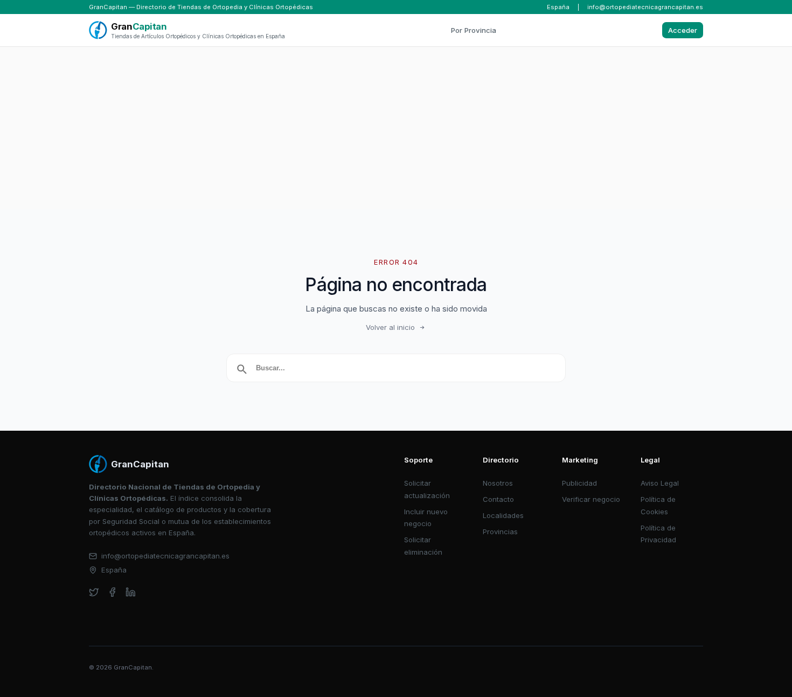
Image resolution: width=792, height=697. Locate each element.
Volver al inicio (390, 327)
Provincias (500, 531)
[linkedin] (131, 592)
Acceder (682, 30)
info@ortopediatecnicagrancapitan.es (645, 7)
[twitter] (94, 592)
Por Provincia (473, 30)
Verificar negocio (591, 499)
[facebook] (112, 592)
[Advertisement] (396, 127)
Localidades (503, 515)
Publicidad (579, 483)
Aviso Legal (660, 483)
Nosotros (498, 483)
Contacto (498, 499)
